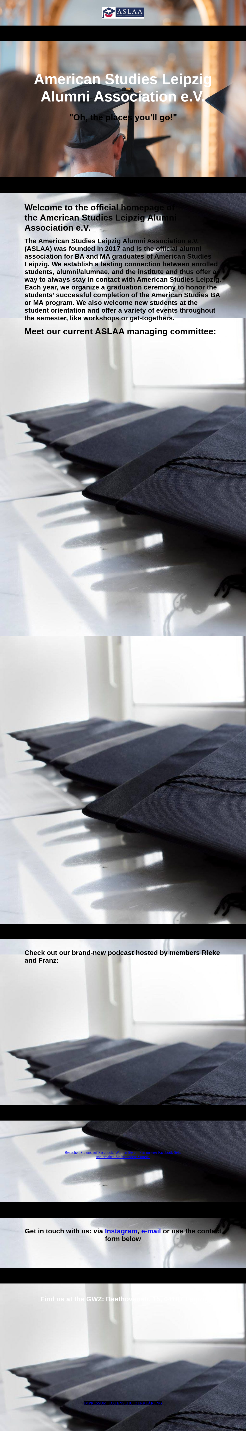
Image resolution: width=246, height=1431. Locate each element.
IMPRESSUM (95, 1403)
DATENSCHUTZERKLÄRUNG (135, 1403)
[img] (123, 12)
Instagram (121, 1231)
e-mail (151, 1231)
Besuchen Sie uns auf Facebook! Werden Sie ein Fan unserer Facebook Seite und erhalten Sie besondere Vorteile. (123, 1154)
